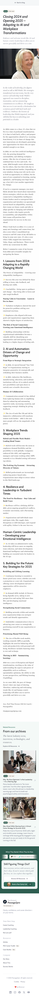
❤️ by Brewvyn (20, 987)
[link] (16, 982)
